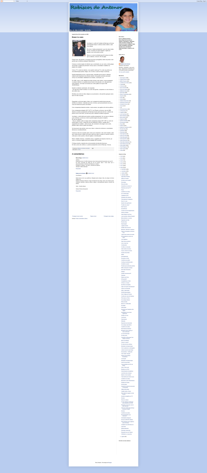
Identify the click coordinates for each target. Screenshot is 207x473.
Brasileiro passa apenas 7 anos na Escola (127, 331)
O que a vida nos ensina (126, 250)
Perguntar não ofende (126, 197)
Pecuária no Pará (125, 258)
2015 (121, 156)
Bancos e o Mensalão (126, 303)
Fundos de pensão (125, 252)
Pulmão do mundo (125, 382)
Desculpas (123, 182)
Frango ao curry (124, 315)
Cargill (121, 84)
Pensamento (123, 122)
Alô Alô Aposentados (125, 292)
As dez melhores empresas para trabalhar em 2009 (127, 402)
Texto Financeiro (123, 140)
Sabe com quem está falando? (128, 286)
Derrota (123, 411)
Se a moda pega (125, 193)
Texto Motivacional (124, 143)
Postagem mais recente (77, 216)
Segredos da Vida (125, 220)
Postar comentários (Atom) (81, 218)
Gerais (79, 149)
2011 (121, 163)
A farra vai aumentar (125, 288)
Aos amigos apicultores (126, 324)
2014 (121, 158)
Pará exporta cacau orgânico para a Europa (127, 422)
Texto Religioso (123, 147)
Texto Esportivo (123, 138)
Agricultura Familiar (125, 176)
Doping (123, 271)
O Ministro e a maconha (126, 434)
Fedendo (123, 275)
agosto (123, 436)
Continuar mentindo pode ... (127, 262)
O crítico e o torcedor (125, 247)
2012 (121, 162)
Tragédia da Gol (124, 195)
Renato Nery (123, 128)
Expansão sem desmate (126, 323)
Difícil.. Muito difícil (125, 290)
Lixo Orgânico (124, 239)
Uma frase (123, 426)
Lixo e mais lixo (124, 243)
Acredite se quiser (125, 264)
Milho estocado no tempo (126, 267)
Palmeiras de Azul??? (126, 187)
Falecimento (124, 319)
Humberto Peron (123, 104)
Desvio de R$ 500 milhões (127, 419)
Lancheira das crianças (126, 373)
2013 (121, 160)
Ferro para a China (125, 298)
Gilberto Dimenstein (124, 100)
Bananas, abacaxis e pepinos (127, 229)
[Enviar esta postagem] (92, 148)
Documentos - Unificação (126, 351)
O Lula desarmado (125, 333)
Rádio (122, 254)
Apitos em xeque (125, 178)
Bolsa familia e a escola (126, 218)
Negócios (122, 119)
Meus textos (122, 117)
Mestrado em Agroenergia (127, 346)
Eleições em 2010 (125, 369)
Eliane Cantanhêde (124, 94)
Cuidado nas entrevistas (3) (127, 424)
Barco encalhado (125, 340)
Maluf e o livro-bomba (126, 375)
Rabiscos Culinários (124, 127)
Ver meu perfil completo (124, 72)
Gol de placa (124, 384)
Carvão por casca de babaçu (127, 296)
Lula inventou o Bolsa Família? (128, 216)
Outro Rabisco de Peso (126, 214)
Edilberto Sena (123, 91)
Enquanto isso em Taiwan (127, 432)
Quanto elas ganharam (126, 203)
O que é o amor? (125, 342)
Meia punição (124, 301)
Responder (78, 168)
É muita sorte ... (124, 335)
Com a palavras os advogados (128, 348)
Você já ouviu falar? (125, 362)
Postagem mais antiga (109, 216)
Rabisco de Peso (125, 277)
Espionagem (124, 223)
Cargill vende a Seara (126, 391)
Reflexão (123, 321)
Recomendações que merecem (126, 415)
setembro (123, 174)
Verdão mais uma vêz (126, 227)
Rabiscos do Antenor (81, 173)
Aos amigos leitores (125, 300)
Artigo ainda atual (125, 389)
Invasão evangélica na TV (127, 396)
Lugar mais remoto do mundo (127, 234)
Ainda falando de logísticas (127, 371)
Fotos (121, 97)
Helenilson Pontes (124, 102)
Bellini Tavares (123, 81)
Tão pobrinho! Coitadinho (127, 199)
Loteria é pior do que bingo (127, 350)
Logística (122, 112)
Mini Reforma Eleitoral (126, 328)
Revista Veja (124, 222)
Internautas (123, 307)
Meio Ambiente (123, 115)
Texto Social (122, 148)
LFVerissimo (122, 110)
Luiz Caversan (123, 114)
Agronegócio (123, 77)
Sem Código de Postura (126, 294)
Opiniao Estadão (123, 120)
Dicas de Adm (123, 87)
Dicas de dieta (124, 184)
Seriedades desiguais (126, 417)
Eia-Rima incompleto (126, 284)
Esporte (121, 96)
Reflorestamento (125, 428)
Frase (122, 189)
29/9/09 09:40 (91, 173)
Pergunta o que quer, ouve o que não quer (127, 405)
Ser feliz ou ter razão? (126, 180)
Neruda (123, 398)
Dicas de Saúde (123, 89)
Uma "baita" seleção (125, 353)
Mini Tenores (124, 206)
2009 (121, 167)
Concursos (123, 317)
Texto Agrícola (123, 133)
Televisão (122, 132)
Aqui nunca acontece (126, 241)
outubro (123, 173)
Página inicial (93, 216)
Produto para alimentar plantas (128, 265)
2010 (121, 165)
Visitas (121, 150)
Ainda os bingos (124, 212)
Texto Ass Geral (123, 135)
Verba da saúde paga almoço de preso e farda (127, 408)
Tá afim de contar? (125, 205)
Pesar (121, 124)
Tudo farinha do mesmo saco (127, 376)
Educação (122, 92)
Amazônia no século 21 (126, 186)
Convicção (123, 358)
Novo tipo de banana (126, 269)
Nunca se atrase (124, 399)
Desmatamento (124, 256)
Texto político (123, 145)
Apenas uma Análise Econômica (125, 356)
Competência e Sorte (126, 281)
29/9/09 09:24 (85, 158)
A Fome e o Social (125, 282)
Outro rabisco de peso (126, 248)
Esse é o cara (124, 201)
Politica (121, 125)
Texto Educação (123, 137)
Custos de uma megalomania (127, 210)
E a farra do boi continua (126, 344)
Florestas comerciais (125, 430)
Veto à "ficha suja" (125, 367)
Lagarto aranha (124, 225)
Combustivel (124, 245)
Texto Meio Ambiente (124, 142)
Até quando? (124, 279)
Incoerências (124, 208)
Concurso (122, 86)
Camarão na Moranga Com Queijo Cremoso (127, 338)
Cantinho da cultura (125, 191)
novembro (123, 171)
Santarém (122, 130)
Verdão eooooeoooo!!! (126, 273)
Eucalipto (123, 305)
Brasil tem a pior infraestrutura (127, 380)
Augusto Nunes (123, 79)
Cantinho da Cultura (124, 82)
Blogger (110, 462)
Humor (121, 105)
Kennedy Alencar (124, 109)
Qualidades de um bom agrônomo (126, 313)
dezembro (123, 169)
